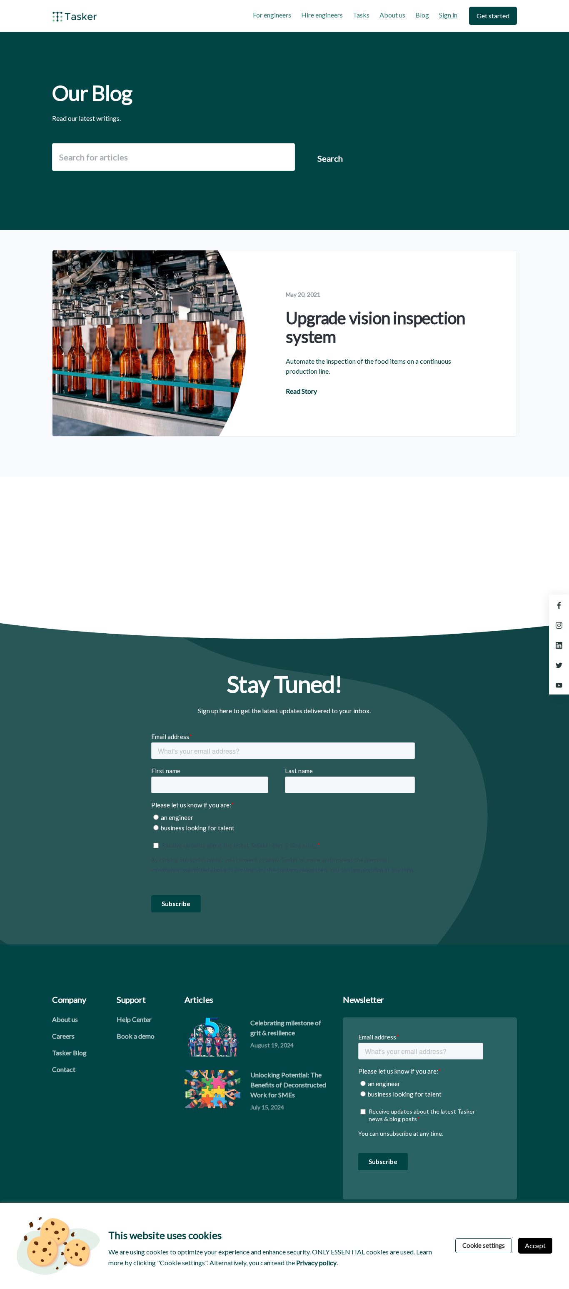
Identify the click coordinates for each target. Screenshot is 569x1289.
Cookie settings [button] (483, 1245)
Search (330, 158)
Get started (493, 16)
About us (392, 15)
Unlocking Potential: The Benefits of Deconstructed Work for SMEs (288, 1085)
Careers (63, 1036)
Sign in (448, 15)
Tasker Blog (69, 1053)
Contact (63, 1069)
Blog (422, 15)
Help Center (134, 1019)
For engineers (272, 15)
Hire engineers (322, 15)
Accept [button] (535, 1245)
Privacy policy (316, 1263)
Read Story (301, 391)
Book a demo (136, 1036)
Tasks (361, 15)
